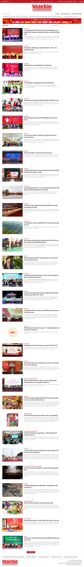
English (32, 1)
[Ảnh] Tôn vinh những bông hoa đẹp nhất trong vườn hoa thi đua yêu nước (41, 206)
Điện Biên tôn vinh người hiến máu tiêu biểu (37, 65)
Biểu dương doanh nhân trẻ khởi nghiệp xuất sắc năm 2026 (40, 119)
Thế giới (26, 151)
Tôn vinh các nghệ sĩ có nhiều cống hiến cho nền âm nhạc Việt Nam (40, 136)
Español (47, 1)
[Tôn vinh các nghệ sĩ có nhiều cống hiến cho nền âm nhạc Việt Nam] (12, 140)
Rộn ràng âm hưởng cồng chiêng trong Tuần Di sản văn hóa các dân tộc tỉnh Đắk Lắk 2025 (41, 241)
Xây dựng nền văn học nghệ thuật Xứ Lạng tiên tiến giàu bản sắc (41, 224)
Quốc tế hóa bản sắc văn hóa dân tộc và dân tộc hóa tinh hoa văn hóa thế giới (41, 364)
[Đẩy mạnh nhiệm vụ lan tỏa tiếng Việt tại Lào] (12, 157)
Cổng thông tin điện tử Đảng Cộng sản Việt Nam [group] (13, 556)
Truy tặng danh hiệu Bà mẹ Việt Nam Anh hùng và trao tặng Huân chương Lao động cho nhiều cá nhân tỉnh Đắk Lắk (41, 32)
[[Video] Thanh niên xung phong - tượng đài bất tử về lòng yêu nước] (12, 437)
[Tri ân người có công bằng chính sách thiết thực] (12, 87)
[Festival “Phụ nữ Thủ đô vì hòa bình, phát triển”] (12, 507)
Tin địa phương (69, 1)
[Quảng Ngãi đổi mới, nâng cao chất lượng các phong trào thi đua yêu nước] (12, 315)
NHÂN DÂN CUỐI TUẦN (65, 13)
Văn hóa (26, 133)
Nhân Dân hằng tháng (77, 13)
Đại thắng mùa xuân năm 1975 (30, 431)
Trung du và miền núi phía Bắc (30, 378)
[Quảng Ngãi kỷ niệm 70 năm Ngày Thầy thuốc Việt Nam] (12, 525)
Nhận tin (75, 1)
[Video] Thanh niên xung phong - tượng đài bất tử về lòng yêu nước (40, 434)
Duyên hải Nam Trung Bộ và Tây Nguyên (33, 466)
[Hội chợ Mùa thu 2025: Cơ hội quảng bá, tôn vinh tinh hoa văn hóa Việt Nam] (12, 262)
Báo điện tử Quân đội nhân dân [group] (70, 556)
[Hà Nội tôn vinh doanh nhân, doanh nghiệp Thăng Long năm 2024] (12, 542)
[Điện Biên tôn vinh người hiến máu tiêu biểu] (12, 70)
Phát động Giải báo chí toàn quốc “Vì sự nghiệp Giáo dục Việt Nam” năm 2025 (41, 329)
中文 (36, 1)
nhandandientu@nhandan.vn (75, 564)
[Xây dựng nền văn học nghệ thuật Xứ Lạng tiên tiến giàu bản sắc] (12, 227)
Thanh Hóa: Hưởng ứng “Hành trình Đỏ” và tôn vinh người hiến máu (40, 49)
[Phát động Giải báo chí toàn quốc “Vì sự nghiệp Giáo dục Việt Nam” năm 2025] (12, 332)
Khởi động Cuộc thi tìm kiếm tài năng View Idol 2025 (40, 345)
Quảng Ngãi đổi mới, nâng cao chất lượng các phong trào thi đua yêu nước (41, 311)
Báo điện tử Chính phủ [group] (31, 556)
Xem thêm (31, 552)
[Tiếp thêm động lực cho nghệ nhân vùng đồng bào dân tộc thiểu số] (12, 490)
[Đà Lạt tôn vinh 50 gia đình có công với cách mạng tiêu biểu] (12, 472)
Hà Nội (25, 536)
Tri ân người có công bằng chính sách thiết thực (39, 83)
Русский (43, 1)
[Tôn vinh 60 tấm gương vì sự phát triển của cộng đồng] (12, 420)
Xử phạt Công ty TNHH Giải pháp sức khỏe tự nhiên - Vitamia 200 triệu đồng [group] (19, 16)
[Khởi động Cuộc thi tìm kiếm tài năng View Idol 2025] (12, 350)
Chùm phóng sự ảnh (28, 501)
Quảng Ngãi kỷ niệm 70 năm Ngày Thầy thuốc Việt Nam (41, 520)
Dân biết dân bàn (28, 413)
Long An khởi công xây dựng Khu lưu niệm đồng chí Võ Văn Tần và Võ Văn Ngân (41, 451)
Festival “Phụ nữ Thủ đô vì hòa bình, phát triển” (38, 503)
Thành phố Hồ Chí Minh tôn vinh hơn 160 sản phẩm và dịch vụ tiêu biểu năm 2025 (41, 276)
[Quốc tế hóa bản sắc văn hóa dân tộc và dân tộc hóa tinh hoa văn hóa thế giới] (12, 367)
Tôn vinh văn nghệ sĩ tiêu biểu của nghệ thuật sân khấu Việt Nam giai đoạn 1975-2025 (41, 294)
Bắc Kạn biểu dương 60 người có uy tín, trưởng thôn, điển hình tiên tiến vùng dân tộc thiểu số (40, 381)
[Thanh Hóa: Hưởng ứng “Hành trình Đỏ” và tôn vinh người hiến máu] (12, 52)
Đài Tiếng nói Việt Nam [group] (56, 556)
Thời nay (57, 13)
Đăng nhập (82, 1)
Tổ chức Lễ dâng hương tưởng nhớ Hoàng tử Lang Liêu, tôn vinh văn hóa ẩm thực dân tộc (41, 399)
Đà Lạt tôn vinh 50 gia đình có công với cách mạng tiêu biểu (41, 469)
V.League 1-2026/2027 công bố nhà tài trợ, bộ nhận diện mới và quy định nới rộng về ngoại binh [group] (57, 16)
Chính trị (26, 203)
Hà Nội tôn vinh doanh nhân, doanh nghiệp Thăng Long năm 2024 (41, 539)
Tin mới (63, 1)
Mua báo (60, 1)
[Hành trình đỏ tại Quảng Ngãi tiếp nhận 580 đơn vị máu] (12, 105)
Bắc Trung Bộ (27, 518)
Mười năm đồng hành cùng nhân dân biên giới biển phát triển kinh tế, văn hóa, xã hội (41, 171)
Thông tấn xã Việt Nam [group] (43, 556)
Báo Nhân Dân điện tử (42, 8)
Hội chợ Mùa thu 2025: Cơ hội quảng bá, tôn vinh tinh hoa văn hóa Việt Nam (41, 259)
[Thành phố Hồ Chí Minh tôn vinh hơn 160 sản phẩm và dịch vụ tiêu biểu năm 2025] (12, 280)
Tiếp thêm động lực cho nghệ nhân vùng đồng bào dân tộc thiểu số (41, 486)
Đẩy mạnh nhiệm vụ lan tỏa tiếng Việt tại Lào (38, 153)
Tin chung (26, 28)
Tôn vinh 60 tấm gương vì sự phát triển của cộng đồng (41, 415)
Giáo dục (26, 326)
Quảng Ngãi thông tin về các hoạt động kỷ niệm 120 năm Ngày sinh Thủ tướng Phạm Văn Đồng (41, 189)
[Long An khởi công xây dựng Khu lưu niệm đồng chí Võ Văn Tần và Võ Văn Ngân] (12, 455)
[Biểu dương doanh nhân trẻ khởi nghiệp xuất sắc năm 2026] (12, 122)
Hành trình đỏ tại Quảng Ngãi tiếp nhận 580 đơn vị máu (41, 100)
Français (39, 1)
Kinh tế (25, 256)
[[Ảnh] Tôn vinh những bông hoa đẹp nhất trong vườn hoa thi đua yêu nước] (12, 210)
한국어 (51, 1)
